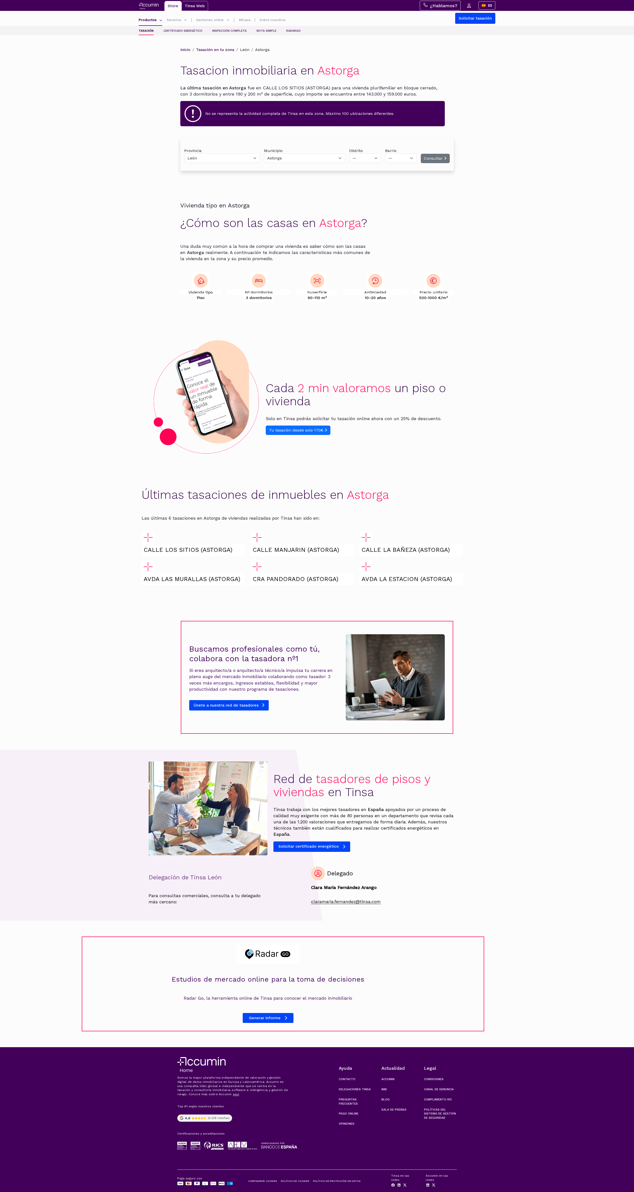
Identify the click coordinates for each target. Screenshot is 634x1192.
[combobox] (486, 5)
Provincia (193, 150)
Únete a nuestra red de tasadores (227, 705)
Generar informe (265, 1017)
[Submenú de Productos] (160, 20)
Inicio (185, 49)
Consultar (434, 158)
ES (490, 5)
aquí (236, 1094)
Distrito (356, 150)
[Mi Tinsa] (469, 5)
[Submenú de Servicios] (185, 20)
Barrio (390, 150)
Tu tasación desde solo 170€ (297, 430)
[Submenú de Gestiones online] (228, 20)
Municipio (273, 150)
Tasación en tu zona (215, 49)
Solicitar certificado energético (308, 846)
